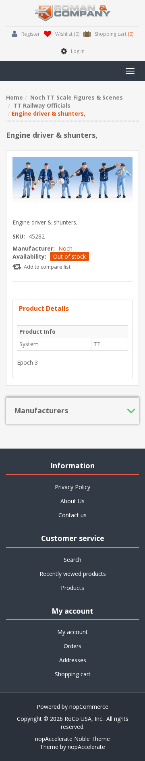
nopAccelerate (86, 747)
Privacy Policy (72, 487)
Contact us (72, 515)
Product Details (44, 308)
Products (72, 588)
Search (72, 559)
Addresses (72, 660)
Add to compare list (47, 266)
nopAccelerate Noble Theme (72, 739)
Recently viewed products (72, 573)
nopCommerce (88, 706)
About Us (72, 501)
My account (72, 632)
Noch (65, 248)
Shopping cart (73, 674)
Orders (72, 646)
